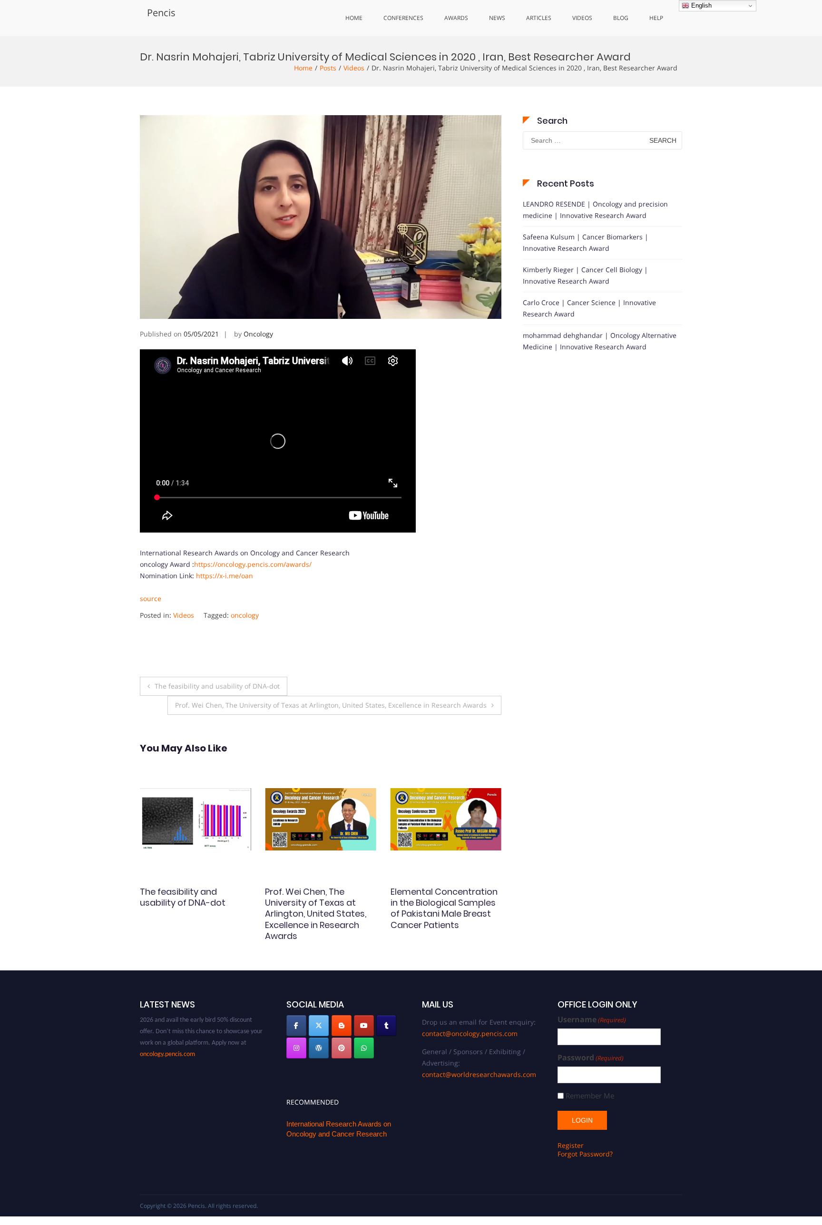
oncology (245, 615)
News (497, 18)
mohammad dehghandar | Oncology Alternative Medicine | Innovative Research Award (599, 341)
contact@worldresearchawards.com (479, 1074)
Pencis (161, 12)
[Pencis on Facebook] (296, 1025)
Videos (582, 18)
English (700, 5)
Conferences (403, 18)
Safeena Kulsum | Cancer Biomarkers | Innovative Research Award (585, 242)
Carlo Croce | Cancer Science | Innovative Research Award (589, 308)
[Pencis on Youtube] (364, 1025)
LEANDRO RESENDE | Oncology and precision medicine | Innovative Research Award (595, 209)
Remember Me (590, 1095)
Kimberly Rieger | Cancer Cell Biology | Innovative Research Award (585, 275)
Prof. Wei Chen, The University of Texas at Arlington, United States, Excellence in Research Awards (331, 705)
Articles (538, 18)
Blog (620, 18)
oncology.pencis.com (167, 1036)
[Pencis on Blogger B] (342, 1025)
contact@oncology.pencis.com (470, 1033)
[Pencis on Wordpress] (319, 1047)
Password (591, 1058)
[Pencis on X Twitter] (319, 1025)
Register (571, 1145)
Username (592, 1020)
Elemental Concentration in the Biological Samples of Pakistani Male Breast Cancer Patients (318, 908)
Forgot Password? (585, 1153)
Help (656, 18)
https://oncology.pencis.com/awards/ (253, 564)
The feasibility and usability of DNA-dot (217, 686)
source (150, 598)
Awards (456, 18)
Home (353, 18)
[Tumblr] (386, 1025)
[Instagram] (296, 1047)
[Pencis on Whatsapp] (364, 1047)
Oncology (258, 333)
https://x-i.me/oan (224, 575)
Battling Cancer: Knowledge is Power (432, 897)
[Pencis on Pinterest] (342, 1047)
